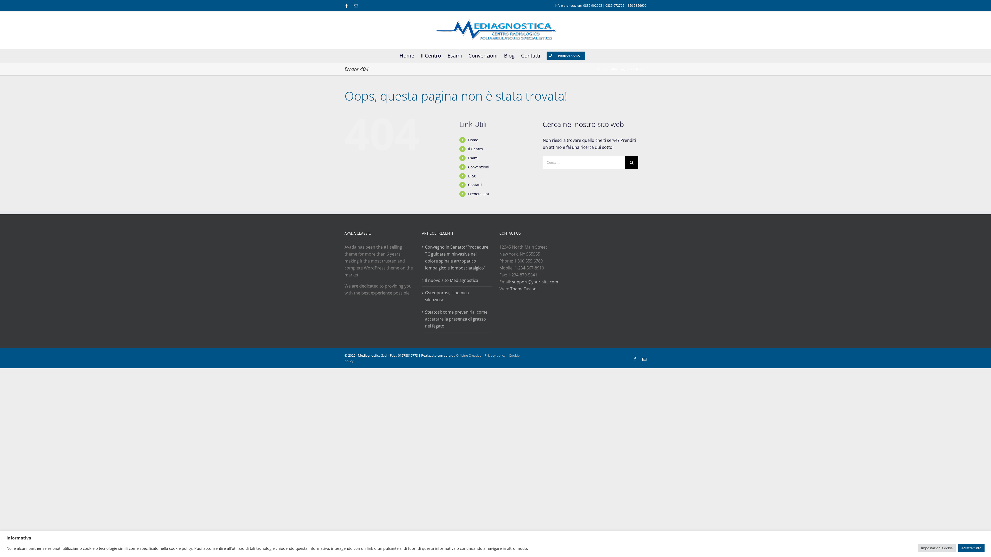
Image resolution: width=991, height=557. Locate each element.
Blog (472, 176)
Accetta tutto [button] (971, 548)
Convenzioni (478, 167)
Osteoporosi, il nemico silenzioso (447, 296)
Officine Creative (468, 355)
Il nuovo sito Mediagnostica (451, 280)
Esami (473, 157)
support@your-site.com (535, 282)
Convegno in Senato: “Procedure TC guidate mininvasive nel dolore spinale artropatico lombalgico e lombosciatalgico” (456, 257)
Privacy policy (495, 355)
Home (473, 139)
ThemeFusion (523, 289)
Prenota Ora (478, 193)
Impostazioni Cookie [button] (937, 548)
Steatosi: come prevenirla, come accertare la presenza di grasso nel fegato (456, 319)
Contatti (475, 184)
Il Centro (475, 148)
